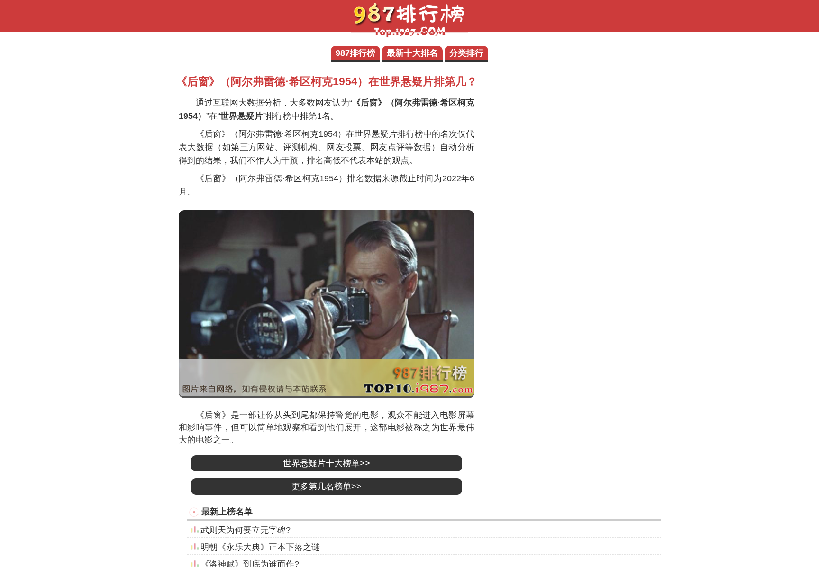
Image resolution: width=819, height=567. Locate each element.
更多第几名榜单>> (326, 486)
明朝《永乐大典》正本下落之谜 (260, 547)
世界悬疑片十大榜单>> (326, 463)
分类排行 (466, 53)
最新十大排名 (412, 53)
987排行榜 (355, 53)
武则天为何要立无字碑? (245, 530)
